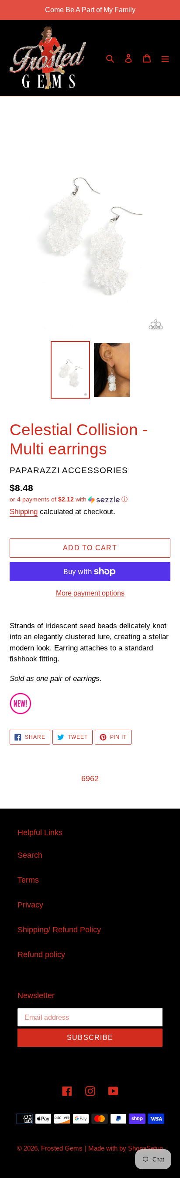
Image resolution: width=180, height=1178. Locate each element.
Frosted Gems (62, 1148)
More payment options (90, 593)
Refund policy (41, 954)
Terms (28, 880)
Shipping (24, 512)
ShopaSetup (145, 1148)
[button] (69, 499)
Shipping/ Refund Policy (59, 929)
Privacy (30, 904)
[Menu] (165, 58)
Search (29, 855)
